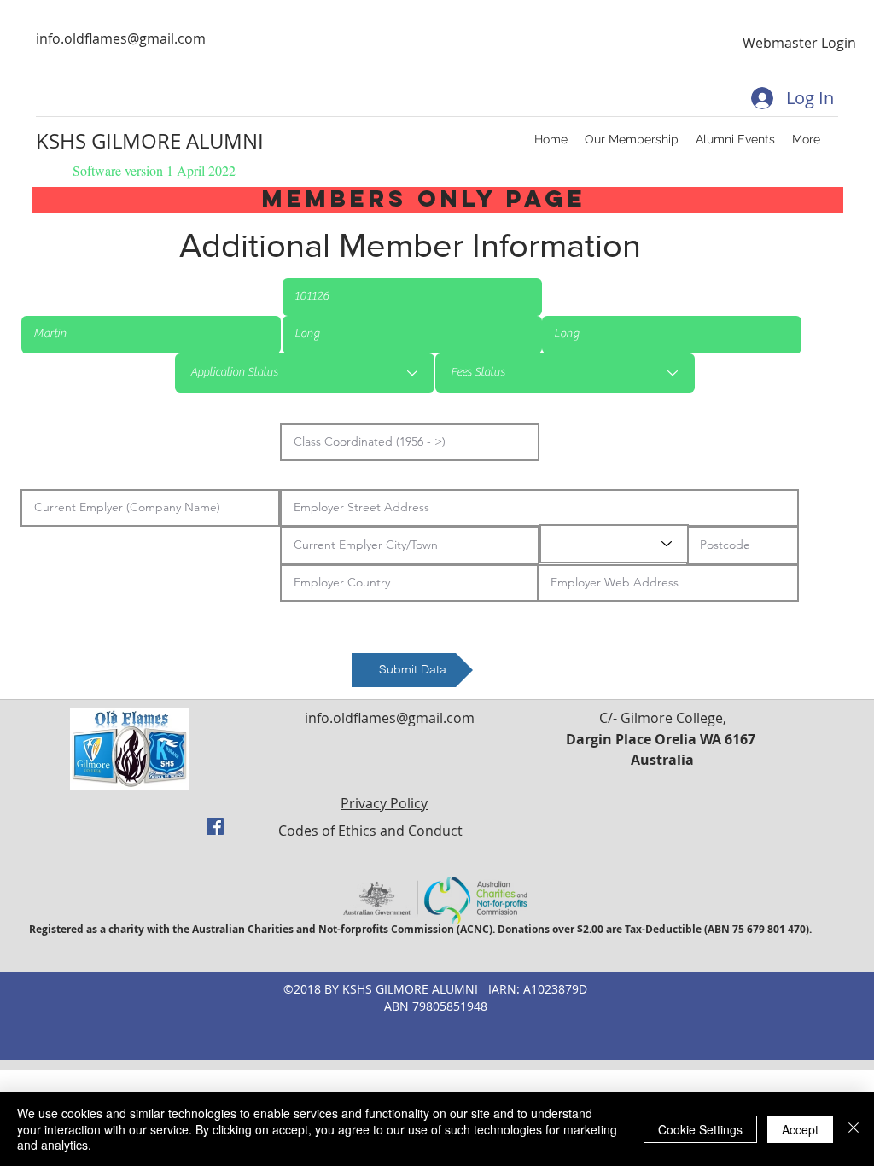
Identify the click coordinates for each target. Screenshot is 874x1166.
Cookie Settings (700, 1129)
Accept (800, 1129)
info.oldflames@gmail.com (121, 38)
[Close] (853, 1128)
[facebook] (215, 826)
